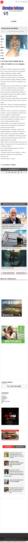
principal (22, 31)
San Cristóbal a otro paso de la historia (11, 248)
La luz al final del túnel (8, 268)
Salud (2, 400)
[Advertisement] (14, 187)
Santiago (3, 396)
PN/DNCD (3, 398)
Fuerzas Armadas (5, 401)
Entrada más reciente (8, 273)
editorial (18, 31)
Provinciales (4, 397)
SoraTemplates (20, 538)
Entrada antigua (20, 273)
